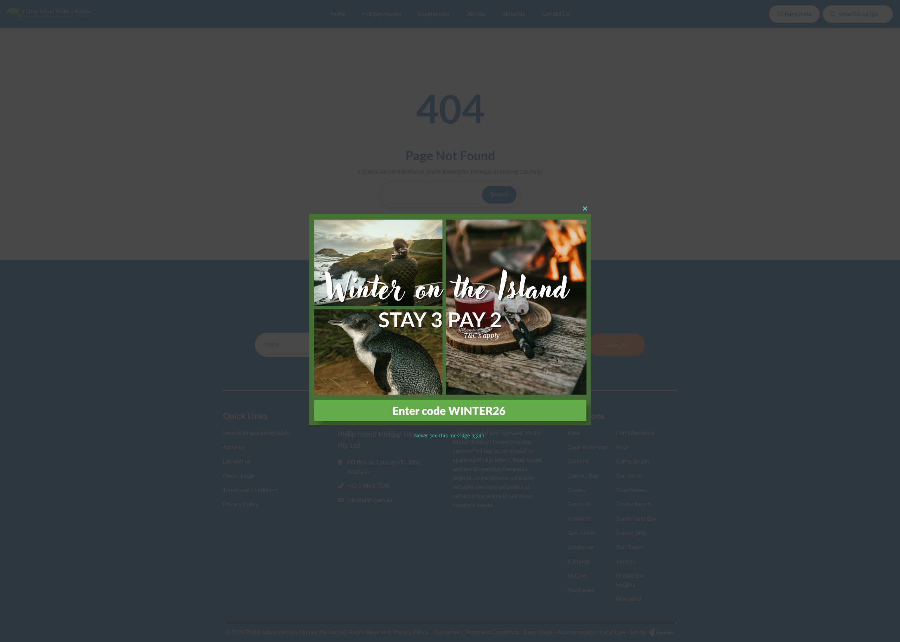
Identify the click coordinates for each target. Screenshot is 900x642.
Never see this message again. (450, 435)
